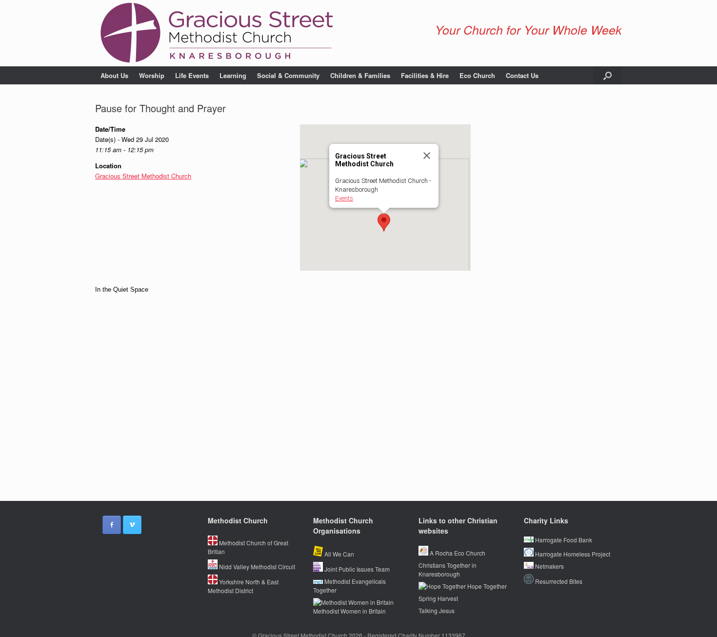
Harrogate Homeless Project (572, 554)
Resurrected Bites (558, 581)
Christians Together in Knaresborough (447, 569)
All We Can (338, 554)
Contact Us (522, 75)
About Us (114, 75)
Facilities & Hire (425, 75)
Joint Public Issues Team (356, 569)
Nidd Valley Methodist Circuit (256, 566)
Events (344, 198)
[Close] (426, 155)
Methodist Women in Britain (349, 611)
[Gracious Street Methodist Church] (217, 33)
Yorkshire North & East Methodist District (243, 586)
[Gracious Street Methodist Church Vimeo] (132, 525)
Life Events (192, 75)
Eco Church (477, 75)
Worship (151, 75)
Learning (232, 75)
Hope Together (486, 586)
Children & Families (360, 75)
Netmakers (549, 566)
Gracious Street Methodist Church (143, 175)
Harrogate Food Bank (563, 540)
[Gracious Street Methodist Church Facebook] (111, 525)
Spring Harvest (438, 598)
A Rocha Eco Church (456, 553)
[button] (607, 75)
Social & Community (288, 75)
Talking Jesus (436, 610)
